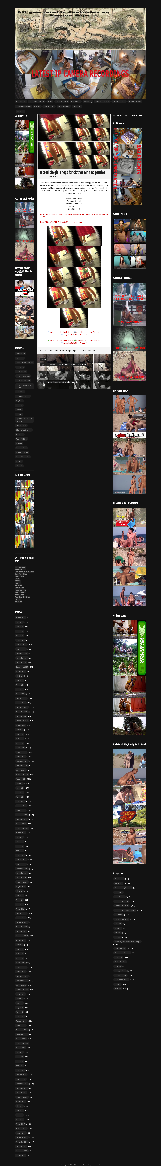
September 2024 (22, 721)
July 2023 (19, 783)
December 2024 (21, 707)
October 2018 (21, 1039)
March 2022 (20, 855)
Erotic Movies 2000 (23, 381)
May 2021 (19, 900)
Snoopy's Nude (21, 448)
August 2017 (20, 1102)
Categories (77, 106)
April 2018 (19, 1066)
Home (50, 101)
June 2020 (19, 949)
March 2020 (20, 963)
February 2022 (21, 860)
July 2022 (19, 837)
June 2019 (19, 1003)
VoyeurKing (88, 101)
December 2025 (21, 654)
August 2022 (20, 833)
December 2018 (21, 1030)
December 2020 (21, 922)
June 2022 (19, 842)
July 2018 (19, 1052)
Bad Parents (20, 354)
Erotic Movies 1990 (23, 376)
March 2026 (20, 640)
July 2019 (19, 998)
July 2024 (19, 730)
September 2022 (22, 828)
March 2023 (20, 801)
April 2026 (19, 636)
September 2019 (22, 990)
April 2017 (19, 1119)
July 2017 (19, 1106)
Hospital (19, 410)
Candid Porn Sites (119, 101)
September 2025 (22, 667)
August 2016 (20, 1155)
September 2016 (22, 1151)
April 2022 (19, 851)
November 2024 (22, 712)
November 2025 (22, 658)
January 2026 (20, 649)
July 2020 (19, 945)
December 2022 (21, 815)
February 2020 (21, 967)
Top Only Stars (49, 106)
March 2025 (20, 694)
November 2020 (22, 927)
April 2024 (19, 743)
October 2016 (21, 1146)
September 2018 (22, 1043)
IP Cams (19, 414)
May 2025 (19, 685)
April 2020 (19, 958)
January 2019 (20, 1025)
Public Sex (19, 434)
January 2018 (20, 1079)
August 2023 (20, 779)
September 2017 (22, 1097)
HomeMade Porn (135, 101)
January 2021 (20, 918)
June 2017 (19, 1111)
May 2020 (19, 954)
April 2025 (19, 689)
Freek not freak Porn (23, 106)
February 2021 (21, 913)
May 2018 (19, 1061)
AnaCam (37, 106)
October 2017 (21, 1093)
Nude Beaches (21, 425)
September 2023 (22, 774)
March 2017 (20, 1124)
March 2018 (20, 1070)
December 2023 (21, 761)
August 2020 (20, 940)
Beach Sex (20, 358)
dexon (57, 176)
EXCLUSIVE (20, 392)
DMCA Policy (75, 101)
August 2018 (20, 1048)
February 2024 (21, 752)
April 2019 (19, 1012)
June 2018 (19, 1057)
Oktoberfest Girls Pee (36, 101)
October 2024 (21, 716)
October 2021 (21, 878)
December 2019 (21, 976)
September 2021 (22, 882)
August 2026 (20, 618)
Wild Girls (19, 466)
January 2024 (20, 757)
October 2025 (21, 662)
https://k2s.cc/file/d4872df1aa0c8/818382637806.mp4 (61, 222)
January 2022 (20, 864)
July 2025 (19, 676)
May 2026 (19, 631)
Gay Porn (19, 401)
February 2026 (21, 645)
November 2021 (22, 873)
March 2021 (20, 909)
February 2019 (21, 1021)
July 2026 (19, 622)
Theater (19, 461)
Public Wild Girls (21, 439)
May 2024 (19, 739)
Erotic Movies (21, 372)
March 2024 (20, 748)
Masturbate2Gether (102, 101)
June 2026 (19, 627)
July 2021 (19, 891)
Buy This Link (21, 101)
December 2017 (21, 1084)
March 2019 (20, 1016)
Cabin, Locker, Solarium (50, 350)
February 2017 (21, 1128)
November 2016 (22, 1142)
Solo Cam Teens (64, 106)
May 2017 (19, 1115)
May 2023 (19, 792)
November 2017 (22, 1088)
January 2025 (20, 703)
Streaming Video (22, 452)
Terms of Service (62, 101)
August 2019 (20, 994)
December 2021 (21, 869)
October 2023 (21, 770)
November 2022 (22, 819)
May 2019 (19, 1007)
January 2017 (20, 1133)
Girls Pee (19, 405)
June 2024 (19, 734)
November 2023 (22, 766)
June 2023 (19, 788)
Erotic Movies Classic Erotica (23, 386)
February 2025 (21, 698)
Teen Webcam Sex (22, 457)
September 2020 (22, 936)
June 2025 (19, 680)
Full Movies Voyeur (22, 396)
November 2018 (22, 1034)
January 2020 (20, 972)
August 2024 (20, 725)
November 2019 (22, 981)
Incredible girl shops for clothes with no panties (78, 350)
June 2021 (19, 895)
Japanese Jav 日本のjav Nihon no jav (24, 420)
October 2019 (21, 985)
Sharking (19, 443)
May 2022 (19, 846)
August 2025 (20, 671)
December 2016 (21, 1137)
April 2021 (19, 904)
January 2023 (20, 810)
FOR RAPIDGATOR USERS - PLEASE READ (128, 115)
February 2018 (21, 1075)
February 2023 (21, 806)
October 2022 (21, 824)
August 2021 (20, 886)
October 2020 (21, 931)
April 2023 (19, 797)
